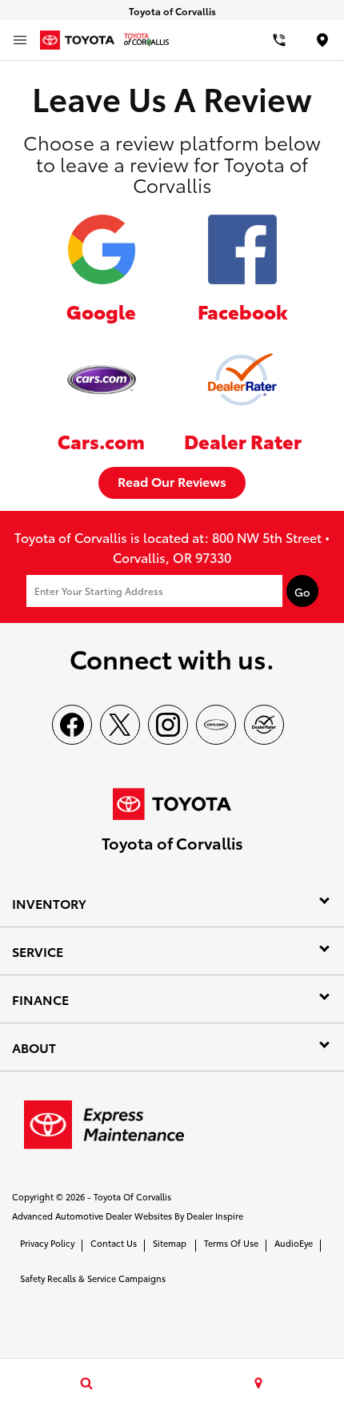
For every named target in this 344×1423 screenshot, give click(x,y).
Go (302, 592)
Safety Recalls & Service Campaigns (93, 1278)
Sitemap (169, 1242)
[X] (120, 725)
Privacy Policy (47, 1242)
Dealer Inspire (214, 1215)
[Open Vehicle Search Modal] (86, 1383)
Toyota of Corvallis (132, 1196)
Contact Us (113, 1242)
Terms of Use (231, 1242)
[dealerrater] (264, 725)
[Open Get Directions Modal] (258, 1383)
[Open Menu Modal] (20, 40)
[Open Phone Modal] (280, 40)
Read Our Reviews (172, 481)
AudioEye (293, 1242)
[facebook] (72, 725)
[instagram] (168, 725)
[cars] (216, 725)
